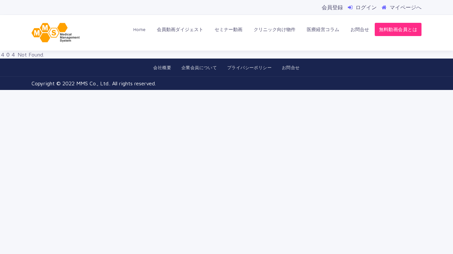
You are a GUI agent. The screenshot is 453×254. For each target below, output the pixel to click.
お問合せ (360, 29)
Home (139, 29)
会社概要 (162, 67)
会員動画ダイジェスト (180, 29)
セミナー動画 (228, 29)
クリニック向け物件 (274, 29)
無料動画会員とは (398, 29)
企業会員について (199, 67)
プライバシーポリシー (249, 67)
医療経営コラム (323, 29)
